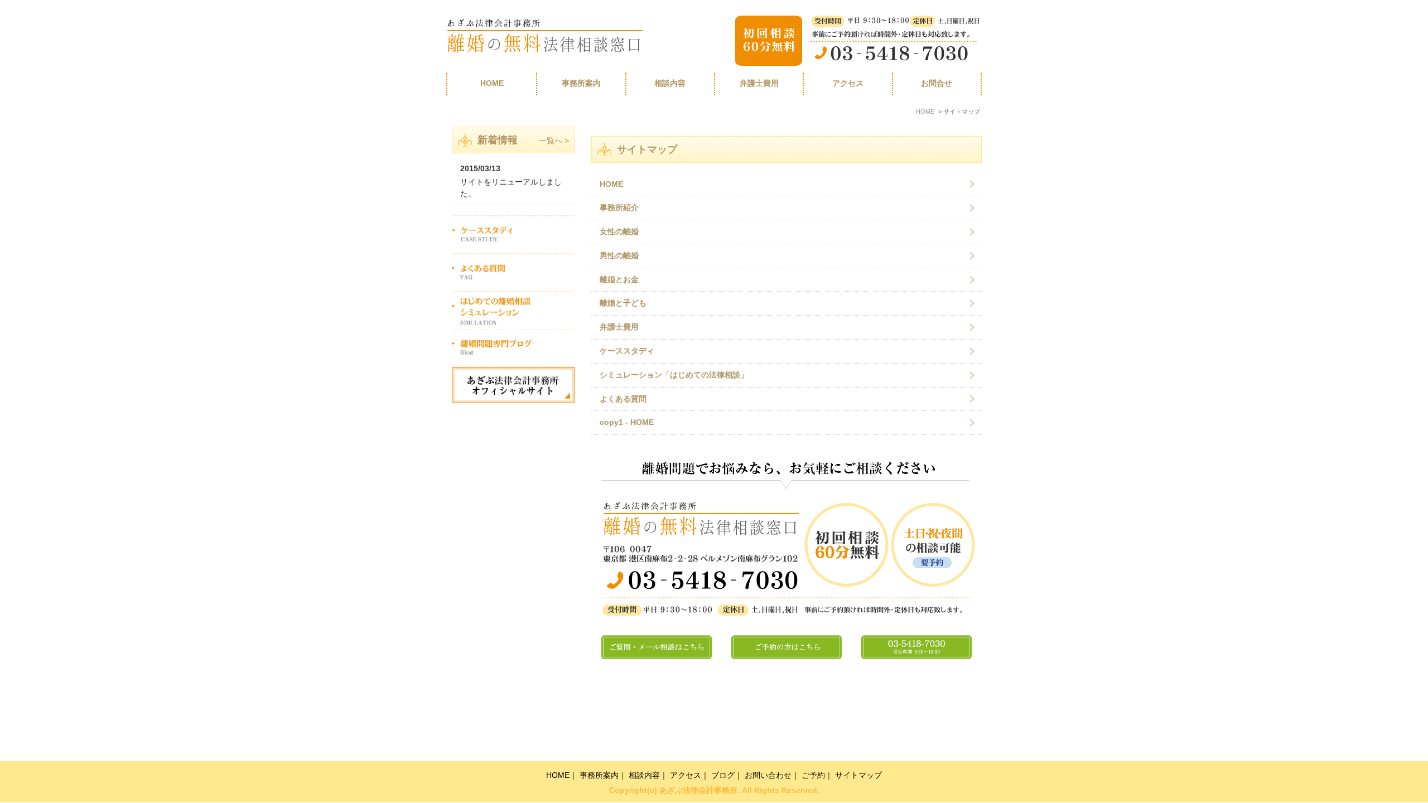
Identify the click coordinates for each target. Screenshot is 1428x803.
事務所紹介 (619, 208)
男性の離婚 (619, 255)
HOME (492, 83)
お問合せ (936, 83)
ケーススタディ (627, 351)
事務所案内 (581, 83)
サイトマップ (858, 775)
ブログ (723, 775)
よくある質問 (623, 399)
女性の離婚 (619, 232)
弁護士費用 (759, 83)
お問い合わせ (768, 775)
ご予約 (813, 775)
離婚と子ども (623, 303)
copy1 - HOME (627, 422)
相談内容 (644, 775)
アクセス (847, 83)
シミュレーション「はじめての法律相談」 (674, 375)
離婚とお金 (619, 279)
